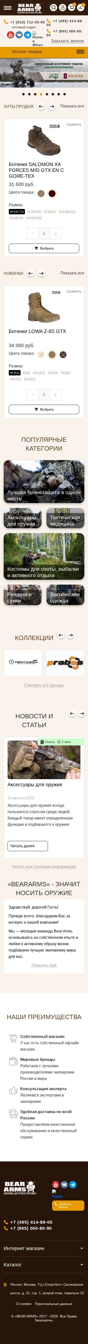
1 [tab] (24, 95)
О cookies (24, 1304)
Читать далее (22, 846)
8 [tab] (65, 95)
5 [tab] (48, 95)
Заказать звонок (67, 41)
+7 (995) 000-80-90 (64, 33)
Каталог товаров (27, 52)
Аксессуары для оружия (35, 784)
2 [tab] (30, 95)
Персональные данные (53, 1304)
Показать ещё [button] (44, 965)
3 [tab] (36, 95)
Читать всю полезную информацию (44, 867)
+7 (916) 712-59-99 (27, 22)
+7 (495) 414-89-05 (64, 23)
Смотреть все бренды (44, 685)
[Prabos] (65, 663)
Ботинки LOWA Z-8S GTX (37, 331)
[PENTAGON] (23, 663)
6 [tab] (54, 95)
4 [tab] (42, 95)
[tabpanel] (44, 73)
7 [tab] (59, 95)
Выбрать (46, 248)
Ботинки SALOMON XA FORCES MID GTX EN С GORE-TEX (36, 170)
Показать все (72, 106)
